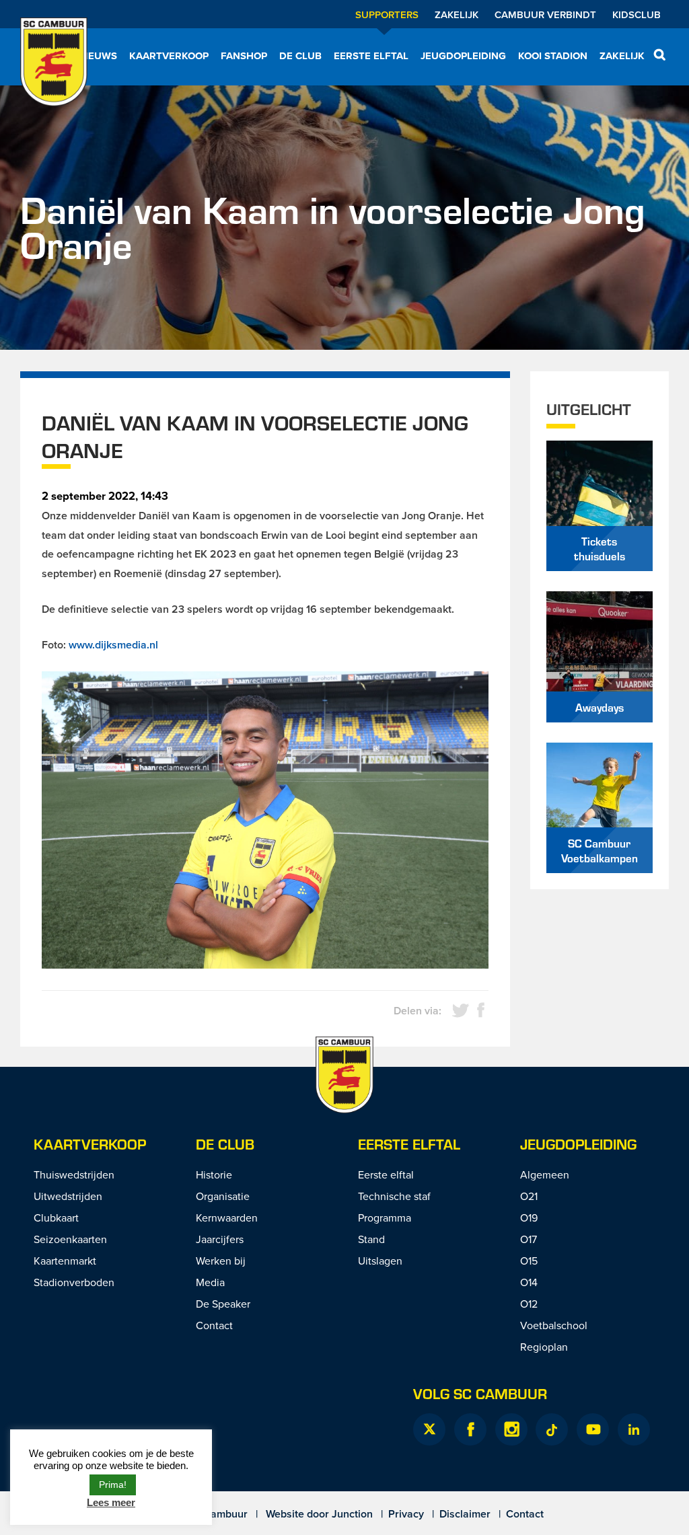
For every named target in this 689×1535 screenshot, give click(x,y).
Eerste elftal (371, 55)
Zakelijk (456, 14)
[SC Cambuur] (53, 70)
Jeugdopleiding (463, 55)
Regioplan (544, 1346)
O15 (529, 1260)
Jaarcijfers (220, 1239)
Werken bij (221, 1260)
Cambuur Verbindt (545, 14)
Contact (214, 1325)
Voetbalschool (553, 1325)
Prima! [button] (112, 1484)
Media (210, 1282)
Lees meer (111, 1502)
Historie (214, 1174)
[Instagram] (511, 1429)
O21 (529, 1196)
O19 (529, 1217)
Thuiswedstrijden (74, 1174)
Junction (352, 1514)
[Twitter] (429, 1429)
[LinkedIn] (634, 1429)
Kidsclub (636, 14)
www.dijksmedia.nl (113, 644)
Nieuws (97, 55)
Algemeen (544, 1174)
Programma (384, 1217)
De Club (300, 55)
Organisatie (223, 1196)
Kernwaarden (227, 1217)
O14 (529, 1282)
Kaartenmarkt (65, 1260)
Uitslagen (380, 1260)
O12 (529, 1303)
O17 (528, 1239)
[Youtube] (593, 1429)
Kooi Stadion (552, 55)
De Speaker (223, 1303)
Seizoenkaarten (70, 1239)
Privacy (406, 1514)
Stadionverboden (74, 1282)
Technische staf (394, 1196)
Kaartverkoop (169, 55)
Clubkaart (56, 1217)
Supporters (387, 14)
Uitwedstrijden (68, 1196)
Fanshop (244, 55)
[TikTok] (552, 1429)
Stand (371, 1239)
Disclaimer (465, 1514)
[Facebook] (470, 1429)
